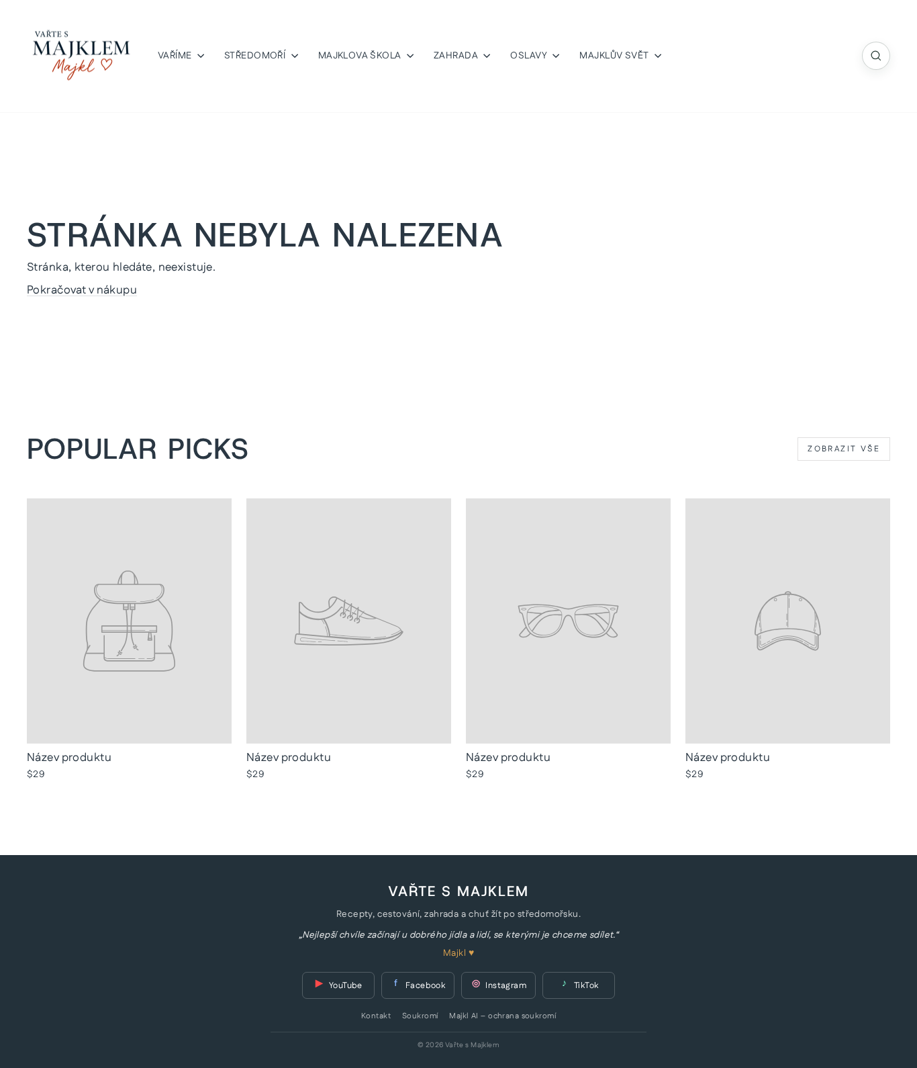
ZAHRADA (457, 55)
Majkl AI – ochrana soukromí (502, 1016)
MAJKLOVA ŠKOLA (360, 55)
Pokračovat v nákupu (82, 290)
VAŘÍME (176, 55)
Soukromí (420, 1016)
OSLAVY (529, 55)
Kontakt (376, 1016)
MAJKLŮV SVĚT (615, 55)
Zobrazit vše (844, 449)
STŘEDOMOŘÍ (256, 55)
